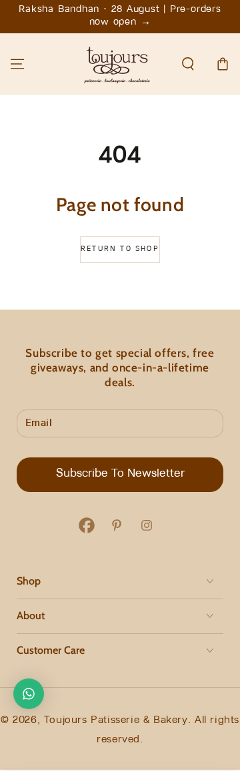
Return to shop (120, 249)
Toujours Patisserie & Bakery (116, 720)
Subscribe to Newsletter (120, 474)
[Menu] (17, 64)
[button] (188, 64)
